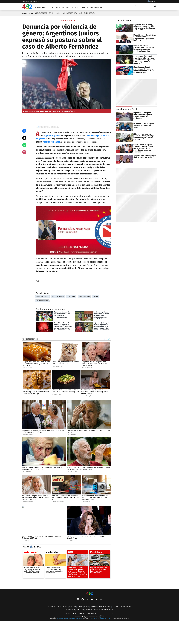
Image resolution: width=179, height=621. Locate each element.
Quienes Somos (70, 610)
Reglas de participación (106, 610)
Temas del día (27, 13)
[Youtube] (92, 600)
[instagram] (78, 599)
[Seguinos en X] (87, 599)
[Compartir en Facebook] (24, 131)
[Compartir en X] (24, 138)
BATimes (128, 607)
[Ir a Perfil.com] (152, 2)
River (51, 13)
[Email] (24, 152)
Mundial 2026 (40, 8)
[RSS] (97, 600)
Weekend (86, 607)
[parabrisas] (99, 552)
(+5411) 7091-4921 (94, 618)
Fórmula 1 (60, 8)
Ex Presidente (71, 296)
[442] (89, 593)
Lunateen (122, 607)
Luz (113, 607)
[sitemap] (101, 600)
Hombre (80, 607)
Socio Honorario (84, 296)
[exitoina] (33, 552)
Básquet (69, 8)
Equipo (96, 610)
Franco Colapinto (69, 13)
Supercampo (102, 607)
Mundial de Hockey (87, 13)
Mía (117, 607)
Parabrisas (94, 607)
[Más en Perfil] (35, 546)
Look (109, 607)
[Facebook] (83, 599)
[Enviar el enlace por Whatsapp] (24, 145)
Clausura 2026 (41, 13)
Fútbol (50, 8)
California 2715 (60, 618)
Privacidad (89, 610)
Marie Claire (72, 607)
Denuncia (95, 296)
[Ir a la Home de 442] (27, 8)
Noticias (65, 607)
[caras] (77, 552)
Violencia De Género (42, 301)
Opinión (85, 8)
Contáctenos (80, 610)
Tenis (77, 8)
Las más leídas (124, 20)
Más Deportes (96, 8)
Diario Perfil (52, 607)
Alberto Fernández (51, 142)
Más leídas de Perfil (126, 109)
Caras (59, 607)
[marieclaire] (55, 552)
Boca (57, 13)
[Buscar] (155, 6)
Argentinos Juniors (52, 135)
